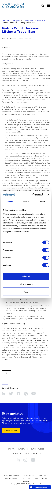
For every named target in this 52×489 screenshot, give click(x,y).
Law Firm (5, 20)
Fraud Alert (25, 478)
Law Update (28, 20)
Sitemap (26, 481)
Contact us (36, 453)
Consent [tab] (9, 201)
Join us (26, 453)
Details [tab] (26, 201)
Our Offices (16, 453)
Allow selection (26, 284)
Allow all (26, 276)
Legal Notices (43, 475)
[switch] (45, 250)
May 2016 (41, 20)
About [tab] (42, 201)
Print (6, 373)
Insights (16, 20)
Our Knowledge (37, 449)
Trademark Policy (40, 478)
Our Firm (11, 449)
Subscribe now (10, 430)
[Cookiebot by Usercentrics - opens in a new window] (32, 194)
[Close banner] (48, 195)
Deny (26, 292)
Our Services (23, 449)
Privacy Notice (28, 475)
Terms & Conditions (11, 475)
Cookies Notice (11, 478)
